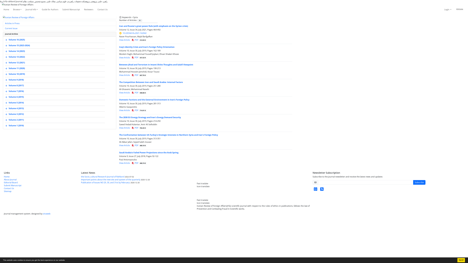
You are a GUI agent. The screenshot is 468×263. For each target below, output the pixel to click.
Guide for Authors (50, 9)
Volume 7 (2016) (16, 91)
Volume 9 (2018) (16, 80)
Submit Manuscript (71, 9)
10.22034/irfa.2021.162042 (134, 33)
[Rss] (322, 189)
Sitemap (7, 191)
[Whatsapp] (315, 189)
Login (447, 9)
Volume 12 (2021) (17, 62)
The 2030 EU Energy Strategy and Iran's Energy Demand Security (150, 117)
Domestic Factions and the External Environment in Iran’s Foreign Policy (154, 99)
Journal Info (31, 9)
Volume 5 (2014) (16, 102)
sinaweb (46, 213)
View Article (124, 40)
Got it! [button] (461, 260)
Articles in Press (12, 23)
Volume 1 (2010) (16, 125)
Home (6, 9)
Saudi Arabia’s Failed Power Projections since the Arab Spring (148, 152)
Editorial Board (11, 182)
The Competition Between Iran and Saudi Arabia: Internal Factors (151, 82)
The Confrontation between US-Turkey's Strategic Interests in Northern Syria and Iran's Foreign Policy (168, 135)
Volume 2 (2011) (16, 120)
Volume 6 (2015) (16, 97)
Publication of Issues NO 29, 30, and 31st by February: (105, 182)
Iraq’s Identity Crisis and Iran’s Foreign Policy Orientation (147, 47)
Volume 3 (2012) (16, 114)
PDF (140, 40)
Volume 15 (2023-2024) (19, 45)
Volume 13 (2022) (17, 57)
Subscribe (419, 182)
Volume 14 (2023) (17, 51)
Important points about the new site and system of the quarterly (110, 179)
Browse (16, 9)
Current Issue (11, 28)
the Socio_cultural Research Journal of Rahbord (102, 176)
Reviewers (88, 9)
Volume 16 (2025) (17, 39)
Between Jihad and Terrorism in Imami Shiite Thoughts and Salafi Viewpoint (156, 64)
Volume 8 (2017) (16, 85)
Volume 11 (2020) (17, 68)
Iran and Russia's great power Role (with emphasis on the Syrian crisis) (153, 26)
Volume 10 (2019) (17, 74)
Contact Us (103, 9)
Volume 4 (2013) (16, 108)
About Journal (10, 179)
